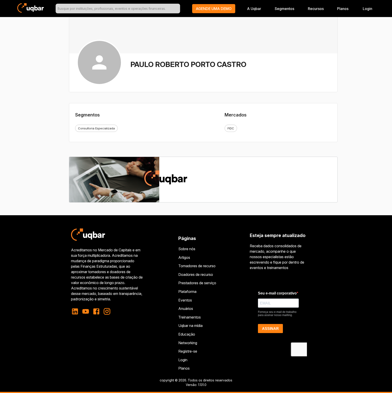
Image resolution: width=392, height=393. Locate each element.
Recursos (316, 8)
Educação (186, 334)
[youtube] (85, 311)
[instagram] (107, 311)
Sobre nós (186, 249)
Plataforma (187, 291)
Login (182, 360)
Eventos (185, 300)
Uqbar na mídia (190, 325)
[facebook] (96, 311)
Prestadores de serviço (197, 283)
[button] (213, 8)
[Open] (178, 8)
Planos (342, 8)
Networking (187, 343)
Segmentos (284, 8)
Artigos (184, 257)
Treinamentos (189, 317)
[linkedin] (76, 311)
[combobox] (118, 8)
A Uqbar (254, 8)
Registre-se (187, 351)
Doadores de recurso (195, 274)
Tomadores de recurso (197, 266)
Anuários (185, 308)
